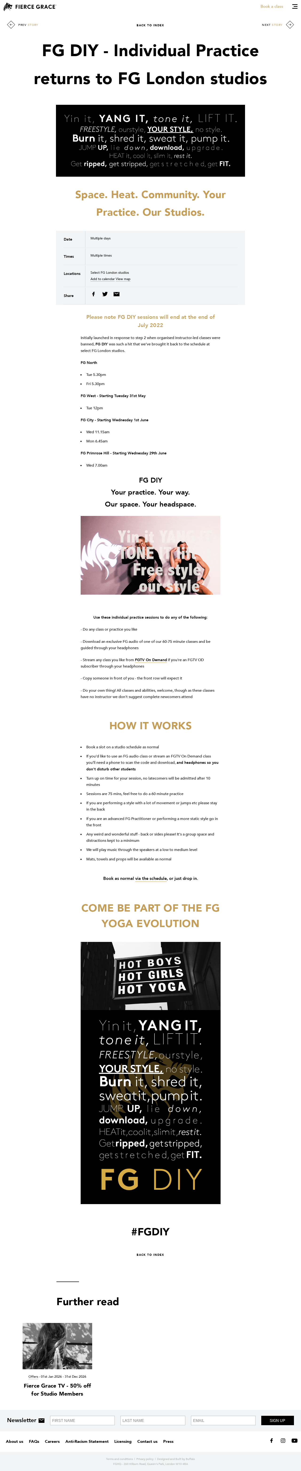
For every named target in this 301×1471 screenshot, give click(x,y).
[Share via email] (115, 295)
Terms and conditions (119, 1459)
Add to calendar (103, 279)
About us (14, 1441)
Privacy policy (145, 1459)
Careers (52, 1441)
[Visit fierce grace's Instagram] (283, 1442)
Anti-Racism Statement (87, 1441)
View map (123, 279)
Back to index (150, 25)
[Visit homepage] (30, 6)
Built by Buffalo (185, 1459)
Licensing (123, 1441)
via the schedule (151, 879)
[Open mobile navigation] (294, 6)
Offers (33, 1376)
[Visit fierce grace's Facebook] (273, 1442)
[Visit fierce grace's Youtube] (293, 1442)
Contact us (147, 1441)
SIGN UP (277, 1421)
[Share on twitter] (105, 295)
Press (168, 1441)
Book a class (272, 6)
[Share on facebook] (95, 295)
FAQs (34, 1441)
